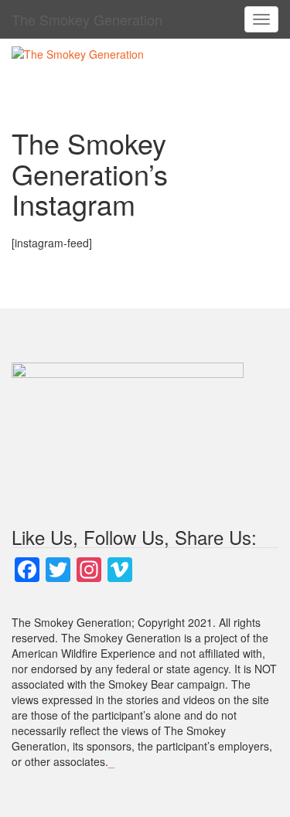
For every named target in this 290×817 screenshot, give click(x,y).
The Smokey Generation (87, 19)
